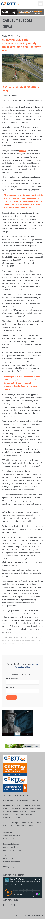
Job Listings (8, 855)
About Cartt (7, 832)
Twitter (14, 905)
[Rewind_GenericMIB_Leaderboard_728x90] (22, 745)
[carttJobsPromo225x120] (15, 769)
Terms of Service (9, 870)
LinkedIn (6, 905)
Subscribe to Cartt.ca (11, 844)
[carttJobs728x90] (22, 12)
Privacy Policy (8, 867)
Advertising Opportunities (13, 836)
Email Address (12, 679)
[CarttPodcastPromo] (15, 780)
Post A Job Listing (10, 858)
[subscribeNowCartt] (15, 758)
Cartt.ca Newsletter (11, 847)
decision (22, 150)
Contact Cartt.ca (9, 839)
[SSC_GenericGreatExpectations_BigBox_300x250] (17, 723)
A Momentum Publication (22, 805)
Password (10, 688)
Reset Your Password (11, 861)
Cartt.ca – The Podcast (12, 850)
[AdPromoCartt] (15, 788)
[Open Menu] (40, 3)
